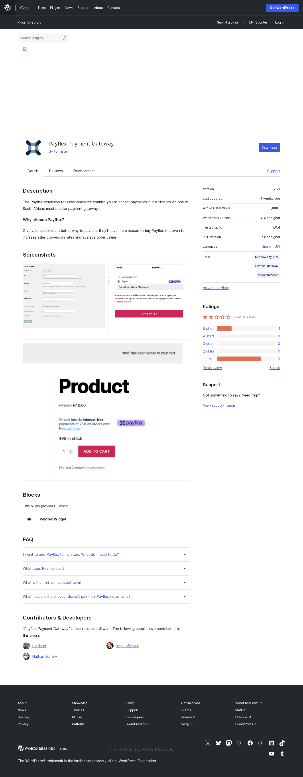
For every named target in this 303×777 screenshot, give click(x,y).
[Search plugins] (64, 38)
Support (273, 171)
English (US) (271, 246)
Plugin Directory (29, 22)
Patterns (78, 724)
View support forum (219, 405)
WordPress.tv (138, 724)
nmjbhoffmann (127, 646)
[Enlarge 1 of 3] (98, 268)
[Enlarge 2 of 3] (184, 268)
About (22, 703)
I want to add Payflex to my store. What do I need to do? (71, 554)
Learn (130, 703)
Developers (135, 717)
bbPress (243, 717)
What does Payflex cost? (44, 568)
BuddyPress (246, 724)
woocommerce (268, 275)
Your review (212, 367)
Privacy (23, 724)
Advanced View (216, 287)
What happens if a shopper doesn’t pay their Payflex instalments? (76, 596)
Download (269, 147)
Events (186, 710)
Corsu (64, 749)
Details (33, 171)
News (22, 710)
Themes (78, 710)
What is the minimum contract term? (52, 582)
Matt (240, 710)
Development (84, 171)
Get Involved (190, 703)
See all (275, 367)
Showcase (79, 703)
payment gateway (266, 265)
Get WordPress (282, 8)
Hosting (23, 717)
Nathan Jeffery (44, 656)
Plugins (77, 717)
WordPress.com (248, 703)
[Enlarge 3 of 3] (184, 345)
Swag (187, 724)
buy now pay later (266, 257)
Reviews (56, 171)
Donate (188, 717)
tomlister (61, 151)
